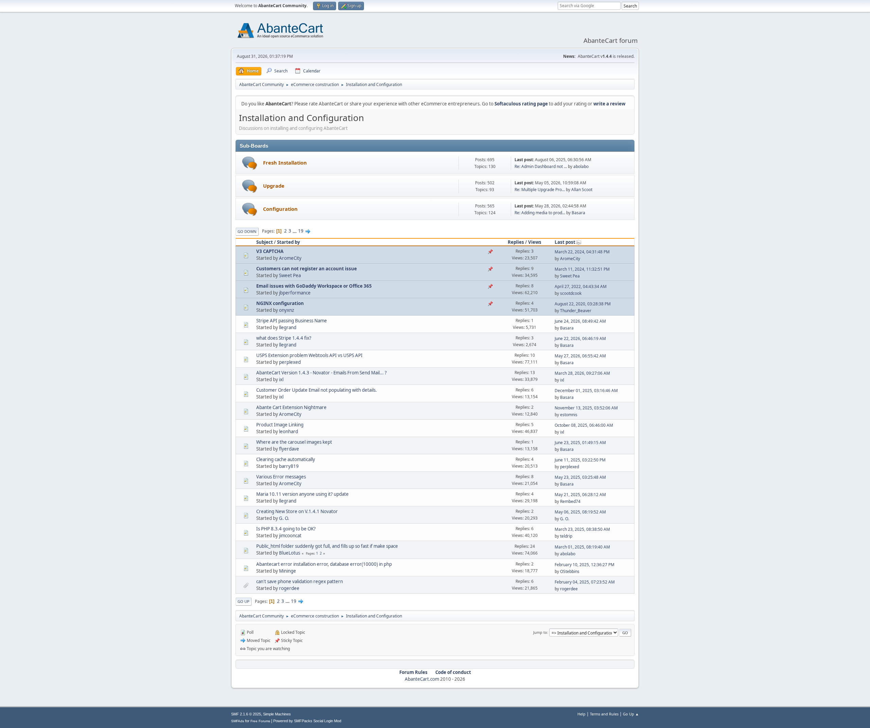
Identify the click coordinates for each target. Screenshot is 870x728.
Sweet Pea (290, 275)
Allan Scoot (581, 189)
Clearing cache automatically (285, 459)
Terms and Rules (604, 713)
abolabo (581, 166)
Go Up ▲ (631, 713)
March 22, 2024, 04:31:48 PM (582, 252)
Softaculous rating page (521, 104)
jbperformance (295, 293)
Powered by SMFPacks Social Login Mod (307, 721)
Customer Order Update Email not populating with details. (316, 390)
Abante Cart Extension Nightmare (291, 407)
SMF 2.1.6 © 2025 (246, 714)
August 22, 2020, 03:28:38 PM (583, 304)
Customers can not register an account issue (306, 269)
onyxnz (286, 310)
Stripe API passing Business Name (291, 321)
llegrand (287, 327)
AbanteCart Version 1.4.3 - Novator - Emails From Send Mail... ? (321, 373)
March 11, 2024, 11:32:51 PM (582, 269)
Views (534, 242)
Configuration (280, 208)
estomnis (568, 415)
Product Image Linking (279, 425)
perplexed (290, 362)
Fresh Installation (285, 162)
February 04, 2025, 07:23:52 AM (585, 582)
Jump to (540, 632)
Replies (516, 242)
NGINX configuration (280, 303)
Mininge (287, 571)
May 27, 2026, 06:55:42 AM (580, 356)
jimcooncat (290, 535)
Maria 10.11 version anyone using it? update (302, 494)
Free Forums (260, 721)
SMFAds (237, 721)
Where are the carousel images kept (294, 442)
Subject (264, 242)
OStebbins (569, 571)
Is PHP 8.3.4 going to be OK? (286, 529)
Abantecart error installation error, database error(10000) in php (324, 564)
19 (300, 231)
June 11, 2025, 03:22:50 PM (580, 460)
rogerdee (289, 588)
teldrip (566, 536)
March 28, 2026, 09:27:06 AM (582, 373)
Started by (288, 242)
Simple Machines (277, 714)
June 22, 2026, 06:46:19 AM (580, 338)
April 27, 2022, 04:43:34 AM (581, 286)
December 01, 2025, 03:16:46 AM (586, 390)
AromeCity (290, 258)
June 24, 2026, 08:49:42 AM (580, 321)
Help (581, 713)
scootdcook (570, 293)
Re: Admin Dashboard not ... (541, 166)
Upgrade (273, 185)
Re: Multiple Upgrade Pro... (540, 189)
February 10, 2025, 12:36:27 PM (584, 565)
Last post (565, 242)
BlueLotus (289, 553)
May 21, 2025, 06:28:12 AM (580, 494)
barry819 (289, 466)
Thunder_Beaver (575, 311)
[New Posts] (249, 163)
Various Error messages (281, 477)
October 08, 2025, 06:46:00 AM (584, 425)
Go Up (243, 601)
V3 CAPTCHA (269, 251)
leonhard (288, 431)
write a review (609, 104)
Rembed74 (570, 501)
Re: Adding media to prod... (540, 213)
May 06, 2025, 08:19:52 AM (580, 512)
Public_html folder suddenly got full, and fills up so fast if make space (327, 546)
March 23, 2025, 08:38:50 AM (582, 529)
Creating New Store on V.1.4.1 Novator (297, 511)
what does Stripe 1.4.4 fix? (283, 338)
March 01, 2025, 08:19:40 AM (582, 547)
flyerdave (289, 449)
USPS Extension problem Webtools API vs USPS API (309, 355)
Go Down (247, 231)
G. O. (284, 518)
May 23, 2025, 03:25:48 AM (580, 477)
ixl (281, 379)
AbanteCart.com (422, 679)
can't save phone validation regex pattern (299, 581)
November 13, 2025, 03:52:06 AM (586, 408)
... (295, 231)
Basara (578, 213)
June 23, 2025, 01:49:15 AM (580, 442)
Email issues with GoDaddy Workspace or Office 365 (314, 286)
